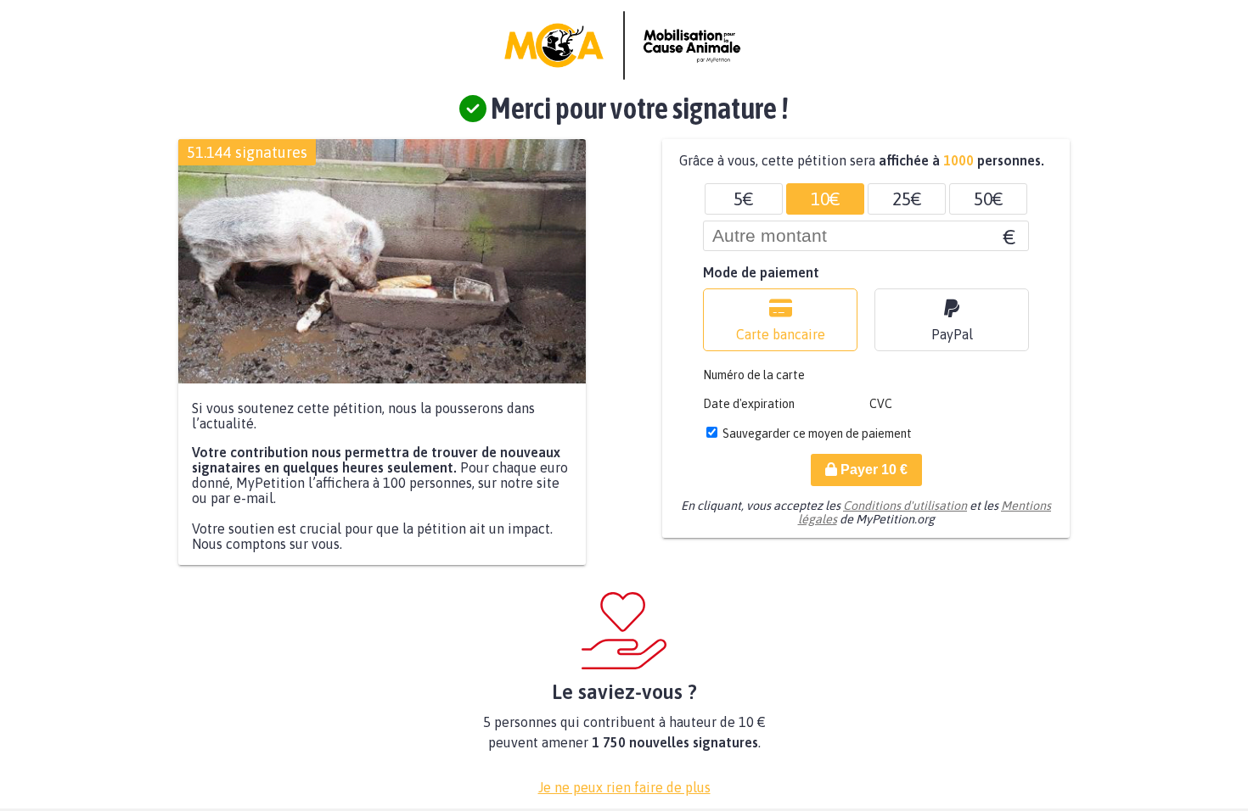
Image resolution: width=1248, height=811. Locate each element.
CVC (880, 404)
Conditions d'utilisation (905, 505)
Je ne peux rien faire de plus (624, 787)
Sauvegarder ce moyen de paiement (817, 433)
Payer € (872, 469)
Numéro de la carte (754, 375)
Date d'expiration (749, 404)
